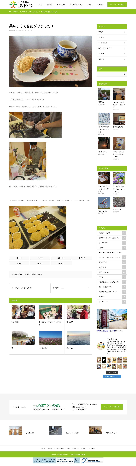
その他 (112, 247)
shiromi (20, 274)
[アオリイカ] (78, 338)
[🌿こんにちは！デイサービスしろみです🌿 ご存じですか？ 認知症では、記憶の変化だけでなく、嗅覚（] (109, 366)
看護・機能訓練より (112, 287)
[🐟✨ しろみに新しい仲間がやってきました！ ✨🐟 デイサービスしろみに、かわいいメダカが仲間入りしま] (99, 360)
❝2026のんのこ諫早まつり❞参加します (119, 104)
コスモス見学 (43, 348)
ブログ (40, 4)
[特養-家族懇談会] (119, 119)
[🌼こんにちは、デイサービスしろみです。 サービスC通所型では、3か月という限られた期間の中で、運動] (114, 360)
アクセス (90, 4)
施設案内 (49, 4)
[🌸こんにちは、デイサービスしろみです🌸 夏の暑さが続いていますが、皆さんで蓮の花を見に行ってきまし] (104, 360)
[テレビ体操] (23, 312)
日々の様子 (70, 322)
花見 (13, 348)
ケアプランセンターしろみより (112, 238)
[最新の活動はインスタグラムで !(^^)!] (104, 119)
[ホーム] (10, 11)
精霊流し (101, 102)
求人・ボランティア (76, 4)
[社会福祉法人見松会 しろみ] (21, 4)
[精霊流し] (104, 94)
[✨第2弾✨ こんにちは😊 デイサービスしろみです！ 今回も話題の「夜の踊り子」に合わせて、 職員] (99, 366)
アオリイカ (70, 348)
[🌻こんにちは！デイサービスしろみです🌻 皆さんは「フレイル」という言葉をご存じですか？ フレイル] (119, 366)
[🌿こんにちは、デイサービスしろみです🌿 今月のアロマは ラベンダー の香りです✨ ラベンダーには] (125, 366)
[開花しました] (119, 202)
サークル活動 (111, 243)
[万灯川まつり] (104, 143)
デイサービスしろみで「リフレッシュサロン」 (118, 154)
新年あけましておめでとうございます (50, 323)
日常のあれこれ (112, 272)
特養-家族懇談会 (118, 127)
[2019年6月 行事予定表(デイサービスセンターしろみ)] (119, 178)
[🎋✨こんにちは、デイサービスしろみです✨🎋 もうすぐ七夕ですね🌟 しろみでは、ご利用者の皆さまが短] (104, 366)
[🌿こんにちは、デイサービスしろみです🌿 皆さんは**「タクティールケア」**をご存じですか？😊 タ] (109, 360)
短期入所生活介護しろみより (24, 30)
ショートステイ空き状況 (117, 4)
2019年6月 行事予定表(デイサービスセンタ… (119, 189)
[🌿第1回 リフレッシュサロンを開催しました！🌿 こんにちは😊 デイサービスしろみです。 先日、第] (119, 360)
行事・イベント (112, 301)
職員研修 (112, 296)
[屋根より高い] (104, 203)
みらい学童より (112, 262)
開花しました (117, 209)
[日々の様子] (78, 312)
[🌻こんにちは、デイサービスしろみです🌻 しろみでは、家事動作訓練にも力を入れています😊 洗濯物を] (114, 366)
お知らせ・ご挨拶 (112, 233)
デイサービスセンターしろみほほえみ (112, 253)
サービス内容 (61, 4)
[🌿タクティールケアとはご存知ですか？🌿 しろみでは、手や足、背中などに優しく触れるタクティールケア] (125, 360)
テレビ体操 (15, 322)
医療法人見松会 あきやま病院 (106, 331)
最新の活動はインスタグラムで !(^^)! (104, 129)
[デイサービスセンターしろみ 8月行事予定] (104, 178)
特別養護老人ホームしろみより (112, 282)
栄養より (112, 277)
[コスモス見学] (50, 338)
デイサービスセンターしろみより (112, 257)
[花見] (23, 338)
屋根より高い (102, 211)
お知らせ (100, 4)
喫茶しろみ (111, 267)
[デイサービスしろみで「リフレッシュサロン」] (119, 143)
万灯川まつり (102, 151)
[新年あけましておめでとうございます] (50, 312)
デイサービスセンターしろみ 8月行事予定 (104, 189)
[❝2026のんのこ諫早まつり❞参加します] (119, 94)
